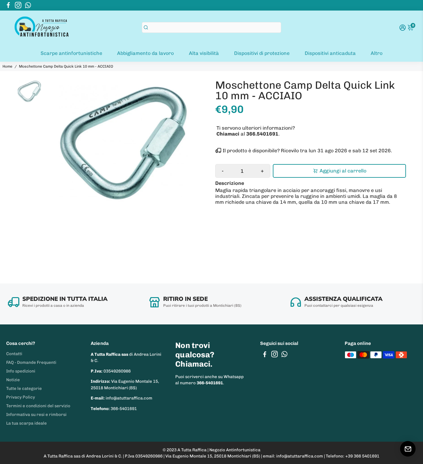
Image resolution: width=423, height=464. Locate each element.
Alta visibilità (204, 53)
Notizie (13, 379)
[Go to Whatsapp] (28, 5)
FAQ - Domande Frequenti (31, 362)
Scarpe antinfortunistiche (71, 53)
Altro (376, 53)
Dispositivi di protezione (262, 53)
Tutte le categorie (24, 388)
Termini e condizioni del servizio (38, 405)
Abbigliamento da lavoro (145, 53)
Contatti (14, 353)
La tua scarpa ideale (26, 423)
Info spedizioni (20, 370)
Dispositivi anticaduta (330, 53)
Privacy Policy (20, 397)
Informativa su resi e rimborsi (36, 414)
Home (7, 66)
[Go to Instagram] (18, 5)
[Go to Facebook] (8, 5)
